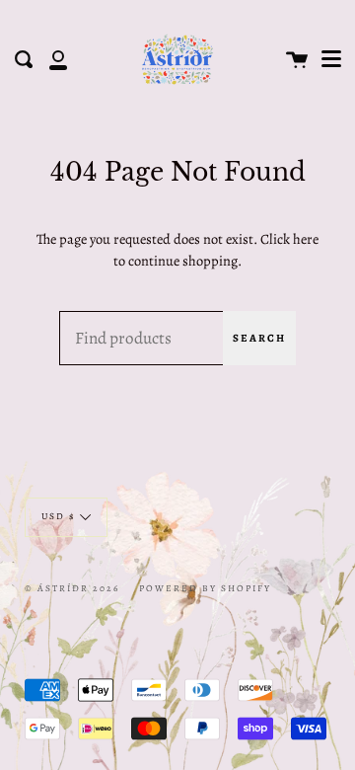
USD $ (58, 515)
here (306, 239)
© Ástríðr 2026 (72, 587)
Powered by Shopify (205, 587)
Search (259, 338)
